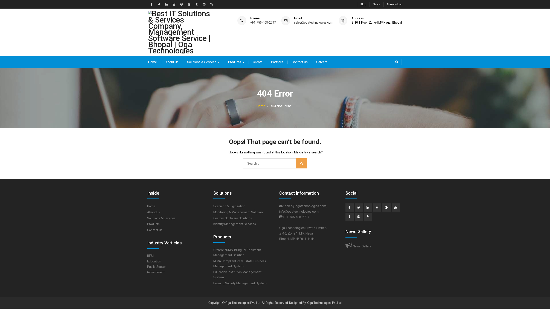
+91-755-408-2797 (263, 22)
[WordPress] (359, 217)
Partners (277, 62)
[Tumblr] (349, 217)
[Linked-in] (368, 207)
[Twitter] (359, 207)
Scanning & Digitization (229, 206)
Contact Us (300, 62)
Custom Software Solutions (232, 218)
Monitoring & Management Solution (238, 212)
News (376, 4)
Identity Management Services (234, 224)
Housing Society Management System (240, 283)
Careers (321, 62)
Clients (258, 62)
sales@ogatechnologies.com (313, 22)
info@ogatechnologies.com (299, 212)
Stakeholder (394, 4)
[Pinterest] (386, 207)
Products (234, 62)
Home (152, 62)
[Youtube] (396, 207)
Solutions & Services (201, 62)
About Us (172, 62)
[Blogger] (368, 217)
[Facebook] (349, 207)
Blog (363, 4)
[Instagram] (377, 207)
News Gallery (361, 246)
